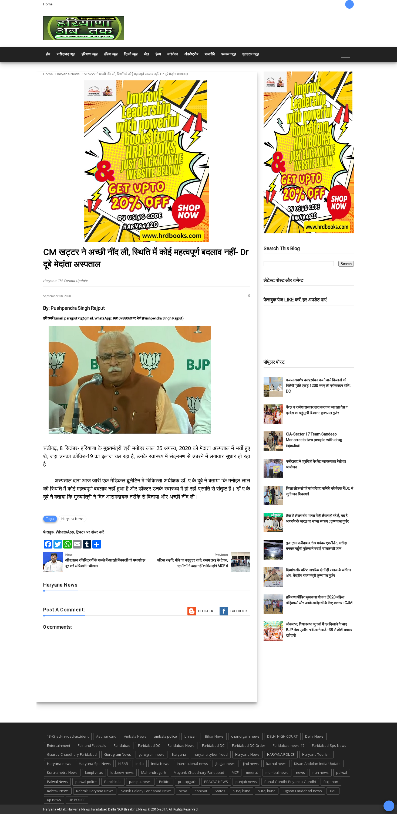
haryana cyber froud (211, 754)
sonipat (201, 790)
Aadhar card (106, 736)
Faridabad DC (149, 745)
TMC (333, 790)
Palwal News (57, 781)
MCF (235, 772)
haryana (179, 754)
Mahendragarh (153, 772)
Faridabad (122, 745)
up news (54, 799)
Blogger (205, 611)
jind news (251, 763)
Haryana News (67, 73)
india (140, 763)
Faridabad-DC (213, 745)
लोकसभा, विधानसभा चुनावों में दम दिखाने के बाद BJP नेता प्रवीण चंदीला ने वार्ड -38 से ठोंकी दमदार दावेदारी (319, 630)
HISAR (123, 763)
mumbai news (276, 772)
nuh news (320, 772)
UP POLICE (77, 799)
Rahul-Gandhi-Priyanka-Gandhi (290, 781)
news (300, 772)
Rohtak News (58, 790)
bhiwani (190, 736)
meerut (252, 772)
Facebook (238, 611)
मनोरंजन (172, 54)
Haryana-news (59, 763)
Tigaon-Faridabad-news (302, 790)
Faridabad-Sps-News (329, 745)
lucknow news (122, 772)
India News (160, 763)
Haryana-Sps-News (95, 763)
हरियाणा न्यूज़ (89, 54)
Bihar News (214, 736)
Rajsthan (331, 781)
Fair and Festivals (92, 745)
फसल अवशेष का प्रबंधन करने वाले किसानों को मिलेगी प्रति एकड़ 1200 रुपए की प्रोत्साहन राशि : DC (318, 385)
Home (48, 4)
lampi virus (94, 772)
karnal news (276, 763)
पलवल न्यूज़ (228, 54)
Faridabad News (181, 745)
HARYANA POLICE (281, 754)
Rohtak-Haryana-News (94, 790)
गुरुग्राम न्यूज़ (250, 54)
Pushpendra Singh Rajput (78, 308)
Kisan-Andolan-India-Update (317, 763)
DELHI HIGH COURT (282, 736)
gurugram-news (151, 754)
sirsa (183, 790)
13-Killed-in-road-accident (68, 736)
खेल (146, 54)
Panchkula (113, 781)
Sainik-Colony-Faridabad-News (146, 790)
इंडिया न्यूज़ (110, 54)
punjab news (246, 781)
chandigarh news (245, 736)
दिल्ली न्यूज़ (130, 54)
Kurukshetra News (62, 772)
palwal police (86, 781)
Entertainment (58, 745)
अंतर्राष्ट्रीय (191, 54)
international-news (192, 763)
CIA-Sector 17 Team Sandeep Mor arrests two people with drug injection (314, 440)
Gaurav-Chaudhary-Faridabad (72, 754)
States (220, 790)
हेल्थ (158, 54)
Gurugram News (117, 754)
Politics (164, 781)
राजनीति (210, 54)
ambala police (165, 736)
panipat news (140, 781)
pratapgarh (187, 781)
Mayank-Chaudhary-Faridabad (199, 772)
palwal (341, 772)
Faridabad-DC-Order (248, 745)
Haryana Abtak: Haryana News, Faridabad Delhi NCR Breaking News (95, 809)
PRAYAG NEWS (216, 781)
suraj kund (241, 790)
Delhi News (314, 736)
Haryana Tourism (316, 754)
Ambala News (135, 736)
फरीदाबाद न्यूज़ (66, 54)
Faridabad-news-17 (288, 745)
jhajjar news (225, 763)
